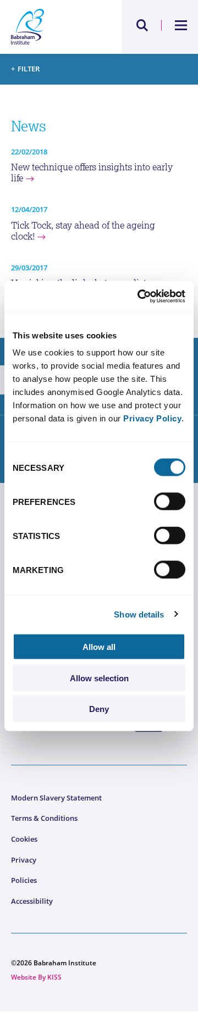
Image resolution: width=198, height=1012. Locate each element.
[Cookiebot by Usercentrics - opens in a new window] (139, 297)
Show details (139, 614)
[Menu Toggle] (181, 25)
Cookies (24, 839)
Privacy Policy (152, 418)
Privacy (23, 860)
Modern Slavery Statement (56, 798)
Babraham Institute (55, 27)
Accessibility (32, 901)
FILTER (29, 69)
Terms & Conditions (44, 818)
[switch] (169, 501)
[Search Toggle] (142, 25)
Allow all (99, 647)
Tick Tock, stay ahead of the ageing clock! (83, 231)
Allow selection (99, 677)
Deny (99, 709)
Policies (24, 880)
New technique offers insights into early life (92, 173)
